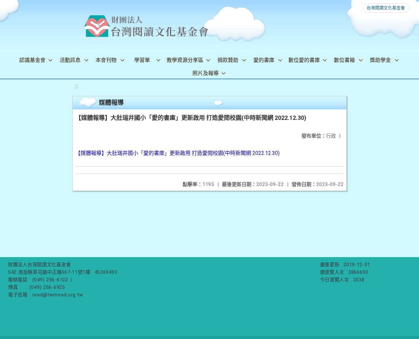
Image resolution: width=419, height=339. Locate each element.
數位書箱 (344, 60)
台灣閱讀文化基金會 (386, 7)
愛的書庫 (263, 60)
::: (76, 86)
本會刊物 (106, 60)
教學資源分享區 (185, 60)
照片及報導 (205, 73)
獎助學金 (380, 60)
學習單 (142, 60)
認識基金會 (32, 60)
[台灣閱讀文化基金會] (146, 26)
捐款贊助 (227, 60)
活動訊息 (70, 60)
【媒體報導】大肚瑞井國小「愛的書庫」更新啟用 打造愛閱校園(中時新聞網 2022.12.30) (177, 153)
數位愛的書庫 (304, 60)
